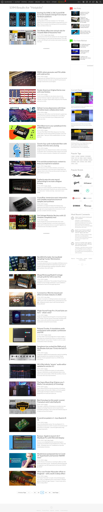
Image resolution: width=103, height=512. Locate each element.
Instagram (87, 2)
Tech (48, 2)
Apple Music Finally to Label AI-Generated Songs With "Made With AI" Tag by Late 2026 (83, 231)
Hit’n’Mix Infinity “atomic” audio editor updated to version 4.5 (51, 365)
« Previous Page (22, 492)
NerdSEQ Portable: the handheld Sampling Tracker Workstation (49, 258)
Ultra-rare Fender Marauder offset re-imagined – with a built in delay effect (51, 473)
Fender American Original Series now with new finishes (51, 91)
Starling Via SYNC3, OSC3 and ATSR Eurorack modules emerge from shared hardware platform (51, 15)
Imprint (85, 258)
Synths (24, 2)
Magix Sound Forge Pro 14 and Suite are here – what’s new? (52, 312)
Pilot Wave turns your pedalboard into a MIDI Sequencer (51, 127)
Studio (30, 2)
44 (42, 492)
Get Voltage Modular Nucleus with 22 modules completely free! (51, 216)
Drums (37, 2)
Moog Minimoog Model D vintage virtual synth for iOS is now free (50, 276)
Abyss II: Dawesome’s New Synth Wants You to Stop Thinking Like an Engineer (82, 101)
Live (43, 2)
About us (73, 258)
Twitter (93, 2)
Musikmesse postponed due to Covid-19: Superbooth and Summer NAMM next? (51, 456)
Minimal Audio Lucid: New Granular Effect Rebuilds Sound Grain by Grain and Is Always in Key (81, 119)
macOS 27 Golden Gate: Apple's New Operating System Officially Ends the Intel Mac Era (83, 244)
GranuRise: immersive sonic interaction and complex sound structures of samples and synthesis (52, 199)
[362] (87, 190)
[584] (76, 183)
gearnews (8, 2)
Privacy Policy (79, 258)
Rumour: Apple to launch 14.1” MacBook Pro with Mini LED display (50, 437)
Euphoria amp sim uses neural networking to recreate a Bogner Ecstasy (49, 181)
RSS (97, 2)
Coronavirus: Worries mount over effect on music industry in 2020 (50, 294)
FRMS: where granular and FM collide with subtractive (51, 73)
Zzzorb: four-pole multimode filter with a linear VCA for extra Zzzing (52, 145)
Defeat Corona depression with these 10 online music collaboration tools (51, 109)
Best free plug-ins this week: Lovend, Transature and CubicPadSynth (51, 401)
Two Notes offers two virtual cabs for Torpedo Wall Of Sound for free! (51, 32)
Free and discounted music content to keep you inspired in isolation (51, 162)
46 (49, 492)
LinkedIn (83, 2)
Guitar (17, 2)
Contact (90, 258)
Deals (62, 2)
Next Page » (56, 492)
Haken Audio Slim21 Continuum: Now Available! (83, 217)
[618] (87, 175)
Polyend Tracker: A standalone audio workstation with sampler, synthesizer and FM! (51, 330)
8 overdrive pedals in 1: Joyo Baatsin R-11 (52, 419)
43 (38, 492)
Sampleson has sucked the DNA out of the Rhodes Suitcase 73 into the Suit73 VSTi (51, 348)
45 (46, 492)
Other (54, 2)
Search (101, 2)
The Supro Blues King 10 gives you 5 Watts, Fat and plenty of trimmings (50, 383)
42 (35, 492)
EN (79, 2)
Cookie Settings (82, 260)
